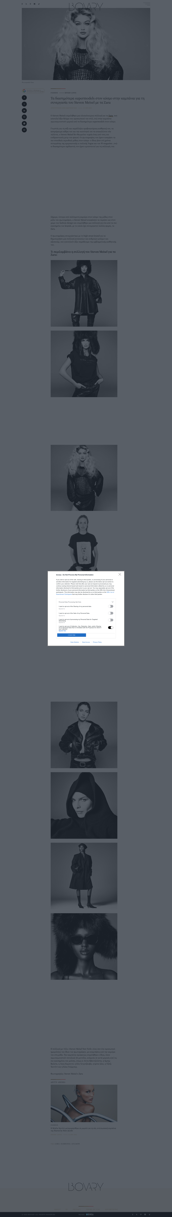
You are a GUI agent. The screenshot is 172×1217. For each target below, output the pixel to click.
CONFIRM (71, 635)
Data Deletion (74, 642)
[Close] (120, 575)
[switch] (110, 606)
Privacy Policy (97, 642)
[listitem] (86, 602)
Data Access (86, 642)
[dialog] (86, 608)
